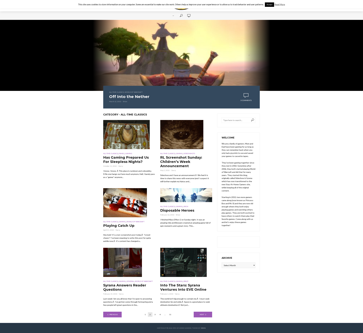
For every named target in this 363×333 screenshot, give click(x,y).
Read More (280, 4)
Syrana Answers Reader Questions (124, 287)
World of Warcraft (134, 92)
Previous (113, 314)
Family (121, 153)
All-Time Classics (116, 92)
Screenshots (189, 153)
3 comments (246, 100)
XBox (185, 206)
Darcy (121, 166)
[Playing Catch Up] (129, 202)
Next (202, 314)
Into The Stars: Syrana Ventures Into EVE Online (183, 287)
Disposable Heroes (177, 210)
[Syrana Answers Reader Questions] (129, 262)
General (130, 281)
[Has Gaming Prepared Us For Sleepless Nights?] (129, 134)
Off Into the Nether (129, 96)
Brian (125, 101)
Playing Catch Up (118, 226)
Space (185, 281)
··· (173, 15)
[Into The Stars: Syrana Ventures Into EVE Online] (186, 262)
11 (170, 314)
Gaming (128, 153)
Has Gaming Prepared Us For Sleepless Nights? (126, 159)
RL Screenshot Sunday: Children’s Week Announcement (181, 161)
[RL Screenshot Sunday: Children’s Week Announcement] (186, 134)
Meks (203, 328)
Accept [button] (269, 4)
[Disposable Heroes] (186, 195)
